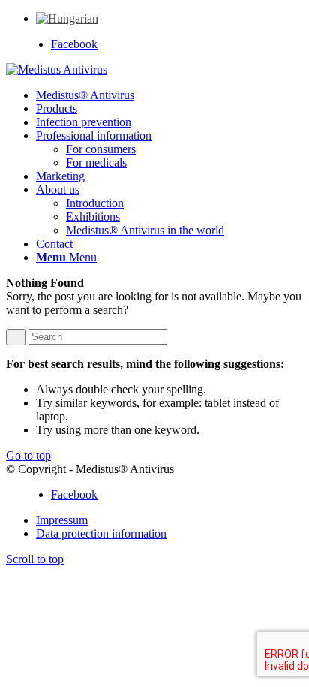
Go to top (28, 455)
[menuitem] (67, 18)
